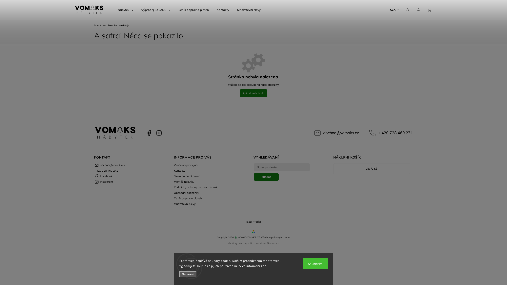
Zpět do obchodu (253, 93)
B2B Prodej (253, 221)
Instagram (159, 133)
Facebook (149, 133)
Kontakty (179, 170)
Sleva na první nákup (187, 176)
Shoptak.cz (273, 243)
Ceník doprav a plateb (188, 198)
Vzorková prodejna (185, 165)
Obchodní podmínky (186, 193)
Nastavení (188, 274)
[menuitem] (125, 10)
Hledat (266, 177)
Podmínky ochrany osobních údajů (195, 187)
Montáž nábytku (184, 181)
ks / (371, 168)
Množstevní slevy (184, 204)
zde (263, 266)
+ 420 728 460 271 (395, 132)
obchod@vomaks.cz (341, 132)
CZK (393, 9)
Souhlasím (315, 264)
